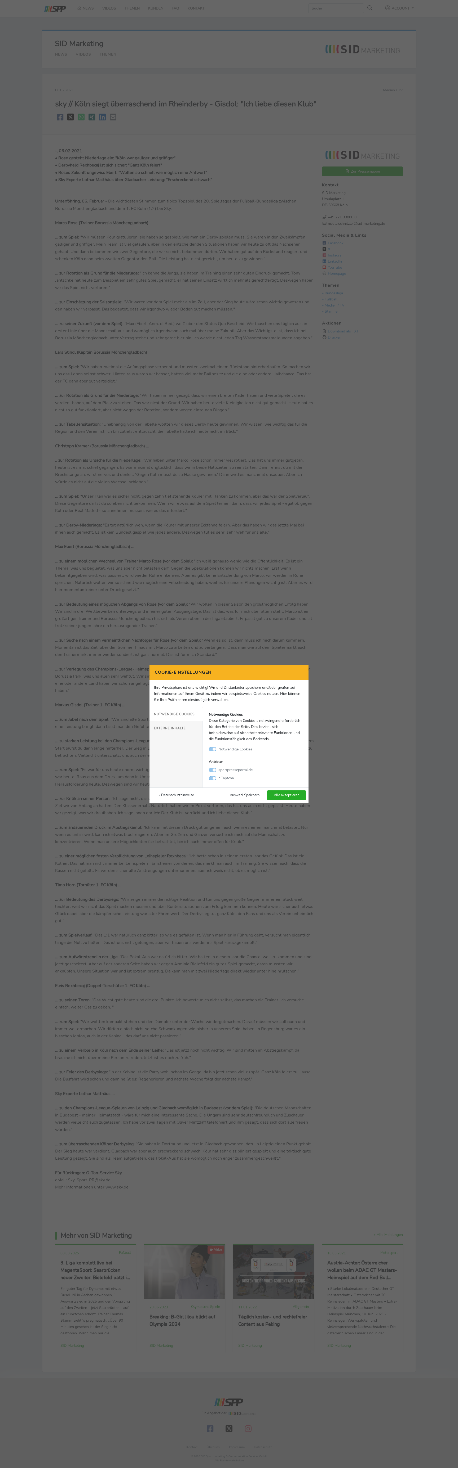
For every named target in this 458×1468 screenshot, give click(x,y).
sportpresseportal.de (235, 769)
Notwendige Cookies (174, 714)
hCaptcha (226, 778)
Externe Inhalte (170, 728)
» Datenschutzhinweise (176, 795)
